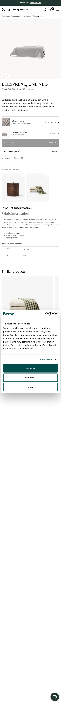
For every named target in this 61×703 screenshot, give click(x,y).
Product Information (16, 208)
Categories (16, 16)
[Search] (45, 9)
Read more (22, 110)
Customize (29, 377)
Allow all (30, 368)
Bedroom (27, 16)
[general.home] (6, 9)
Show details (45, 359)
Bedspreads (38, 16)
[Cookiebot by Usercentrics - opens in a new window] (45, 314)
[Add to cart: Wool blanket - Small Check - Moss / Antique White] (47, 175)
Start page (6, 16)
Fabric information (15, 213)
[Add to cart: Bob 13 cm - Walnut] (23, 175)
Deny (30, 387)
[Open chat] (55, 697)
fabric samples (35, 3)
